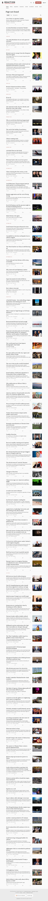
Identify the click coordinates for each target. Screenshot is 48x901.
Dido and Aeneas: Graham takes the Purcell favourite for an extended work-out (18, 531)
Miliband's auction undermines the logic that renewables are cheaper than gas (17, 626)
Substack (18, 898)
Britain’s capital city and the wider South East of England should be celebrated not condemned (17, 21)
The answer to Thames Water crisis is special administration (16, 746)
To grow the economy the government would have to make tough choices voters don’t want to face (18, 240)
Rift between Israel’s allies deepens (16, 576)
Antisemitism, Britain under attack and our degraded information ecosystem (18, 64)
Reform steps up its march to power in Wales (17, 757)
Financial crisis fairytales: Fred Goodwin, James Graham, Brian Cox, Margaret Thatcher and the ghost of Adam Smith (17, 332)
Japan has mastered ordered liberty (16, 279)
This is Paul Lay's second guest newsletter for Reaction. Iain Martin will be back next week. (18, 272)
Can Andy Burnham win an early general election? (17, 40)
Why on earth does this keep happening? (17, 120)
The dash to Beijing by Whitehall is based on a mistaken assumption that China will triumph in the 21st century (17, 141)
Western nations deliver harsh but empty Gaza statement (17, 778)
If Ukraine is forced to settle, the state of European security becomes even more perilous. (18, 198)
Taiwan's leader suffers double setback (17, 616)
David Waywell (14, 437)
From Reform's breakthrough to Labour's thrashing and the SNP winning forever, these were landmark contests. (18, 77)
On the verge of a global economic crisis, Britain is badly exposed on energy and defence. (17, 110)
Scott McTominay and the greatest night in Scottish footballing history (18, 205)
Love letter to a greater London (15, 18)
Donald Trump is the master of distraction (18, 737)
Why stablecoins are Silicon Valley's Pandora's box (16, 384)
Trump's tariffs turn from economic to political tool (17, 520)
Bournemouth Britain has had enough (16, 321)
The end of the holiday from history (16, 129)
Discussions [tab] (15, 15)
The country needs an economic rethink (14, 217)
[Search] (31, 2)
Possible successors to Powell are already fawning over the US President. (18, 863)
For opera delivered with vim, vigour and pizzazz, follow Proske (17, 353)
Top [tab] (11, 15)
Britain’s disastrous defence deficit (16, 86)
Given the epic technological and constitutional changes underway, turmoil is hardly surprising (17, 122)
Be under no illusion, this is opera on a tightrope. (16, 691)
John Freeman (13, 398)
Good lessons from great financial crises (17, 226)
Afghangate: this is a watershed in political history (18, 849)
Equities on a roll (11, 789)
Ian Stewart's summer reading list (15, 500)
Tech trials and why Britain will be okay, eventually (17, 260)
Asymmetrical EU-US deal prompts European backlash (16, 647)
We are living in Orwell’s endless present (17, 403)
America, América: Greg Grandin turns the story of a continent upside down (18, 393)
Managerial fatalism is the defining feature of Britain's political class (18, 658)
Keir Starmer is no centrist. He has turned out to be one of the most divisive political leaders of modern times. (18, 465)
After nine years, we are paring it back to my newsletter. (17, 473)
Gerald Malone (14, 358)
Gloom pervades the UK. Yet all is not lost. (14, 263)
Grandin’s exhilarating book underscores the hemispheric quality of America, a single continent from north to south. (18, 396)
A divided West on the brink (14, 150)
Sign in (44, 2)
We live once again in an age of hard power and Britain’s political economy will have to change (17, 131)
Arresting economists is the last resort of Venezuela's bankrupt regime (17, 718)
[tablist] (12, 15)
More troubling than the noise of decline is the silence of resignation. (17, 661)
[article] (24, 21)
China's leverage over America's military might (17, 480)
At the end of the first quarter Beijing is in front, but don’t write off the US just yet (17, 174)
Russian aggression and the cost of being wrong (17, 195)
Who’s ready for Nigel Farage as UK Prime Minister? (18, 311)
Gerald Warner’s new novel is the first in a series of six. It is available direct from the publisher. (18, 304)
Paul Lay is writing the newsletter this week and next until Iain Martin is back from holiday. (17, 281)
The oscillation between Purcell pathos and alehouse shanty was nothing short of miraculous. (18, 534)
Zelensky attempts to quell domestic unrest (18, 708)
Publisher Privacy (27, 891)
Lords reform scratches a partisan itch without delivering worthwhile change (17, 768)
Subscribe (38, 2)
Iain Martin (13, 22)
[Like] (7, 360)
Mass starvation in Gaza (13, 728)
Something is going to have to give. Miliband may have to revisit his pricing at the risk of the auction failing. (18, 629)
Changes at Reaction (12, 471)
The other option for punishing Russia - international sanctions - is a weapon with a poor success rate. (16, 427)
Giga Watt (13, 631)
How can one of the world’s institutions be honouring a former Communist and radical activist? (17, 513)
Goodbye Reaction (11, 434)
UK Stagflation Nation (12, 870)
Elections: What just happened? (15, 74)
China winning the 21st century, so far (16, 171)
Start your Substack (21, 895)
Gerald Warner (15, 429)
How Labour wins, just (12, 288)
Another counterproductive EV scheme (17, 818)
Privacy (21, 892)
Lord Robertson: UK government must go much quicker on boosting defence (17, 184)
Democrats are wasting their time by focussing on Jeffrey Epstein (16, 606)
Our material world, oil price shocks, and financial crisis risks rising (17, 107)
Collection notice (29, 892)
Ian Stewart (13, 672)
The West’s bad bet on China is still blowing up (18, 247)
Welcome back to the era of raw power (17, 160)
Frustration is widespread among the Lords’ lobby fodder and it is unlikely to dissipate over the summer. (18, 771)
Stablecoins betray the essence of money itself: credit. (17, 386)
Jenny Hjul (15, 547)
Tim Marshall (15, 568)
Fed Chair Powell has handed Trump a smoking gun (17, 860)
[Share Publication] (33, 2)
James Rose (13, 367)
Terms (24, 892)
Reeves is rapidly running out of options (17, 442)
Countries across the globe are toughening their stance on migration (18, 698)
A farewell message (10, 346)
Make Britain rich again (13, 216)
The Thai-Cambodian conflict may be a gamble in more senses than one (17, 636)
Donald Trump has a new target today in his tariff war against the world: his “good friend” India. (18, 598)
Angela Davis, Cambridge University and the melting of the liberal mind (17, 509)
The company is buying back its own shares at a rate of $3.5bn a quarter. (17, 554)
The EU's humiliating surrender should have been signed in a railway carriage (17, 586)
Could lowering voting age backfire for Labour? (17, 838)
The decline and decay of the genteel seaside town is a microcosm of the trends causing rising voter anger (17, 324)
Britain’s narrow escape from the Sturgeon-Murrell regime (18, 53)
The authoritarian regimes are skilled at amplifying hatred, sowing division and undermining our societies (18, 68)
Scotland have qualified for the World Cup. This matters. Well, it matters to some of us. (18, 209)
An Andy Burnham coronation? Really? (17, 28)
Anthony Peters (14, 446)
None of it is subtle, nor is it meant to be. (14, 739)
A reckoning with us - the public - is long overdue (16, 88)
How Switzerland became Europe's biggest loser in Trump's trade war (18, 452)
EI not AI (8, 97)
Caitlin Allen (13, 347)
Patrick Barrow (14, 407)
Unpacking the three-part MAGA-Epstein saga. (15, 882)
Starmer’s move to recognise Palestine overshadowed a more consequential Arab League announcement (18, 563)
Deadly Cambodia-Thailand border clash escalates (17, 678)
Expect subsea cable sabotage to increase (17, 798)
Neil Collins (13, 556)
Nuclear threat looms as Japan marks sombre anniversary (16, 413)
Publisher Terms (35, 891)
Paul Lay (14, 283)
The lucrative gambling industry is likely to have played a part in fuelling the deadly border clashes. (18, 640)
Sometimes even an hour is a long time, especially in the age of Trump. (18, 493)
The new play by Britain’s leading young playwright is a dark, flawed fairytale (18, 336)
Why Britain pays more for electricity (16, 668)
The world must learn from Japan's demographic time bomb (16, 344)
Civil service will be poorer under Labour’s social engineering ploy (18, 542)
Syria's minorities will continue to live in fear (17, 827)
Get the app (29, 895)
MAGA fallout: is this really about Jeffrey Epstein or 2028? (17, 880)
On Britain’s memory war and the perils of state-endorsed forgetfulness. (17, 406)
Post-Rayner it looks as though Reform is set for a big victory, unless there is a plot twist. (18, 290)
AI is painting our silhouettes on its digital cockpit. (16, 436)
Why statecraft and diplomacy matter (16, 269)
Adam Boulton (13, 466)
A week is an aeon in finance (14, 490)
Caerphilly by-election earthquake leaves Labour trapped (18, 236)
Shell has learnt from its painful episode (17, 552)
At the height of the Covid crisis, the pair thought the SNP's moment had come (18, 57)
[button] (7, 6)
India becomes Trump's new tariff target (17, 596)
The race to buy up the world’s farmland (17, 363)
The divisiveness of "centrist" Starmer (16, 462)
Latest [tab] (8, 15)
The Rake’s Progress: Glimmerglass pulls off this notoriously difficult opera (18, 689)
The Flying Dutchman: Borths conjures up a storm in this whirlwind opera (18, 807)
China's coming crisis (12, 138)
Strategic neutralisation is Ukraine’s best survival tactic (17, 424)
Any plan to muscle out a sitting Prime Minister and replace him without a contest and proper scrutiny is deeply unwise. (18, 30)
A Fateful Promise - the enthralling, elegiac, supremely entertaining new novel (18, 300)
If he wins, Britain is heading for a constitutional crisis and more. (18, 314)
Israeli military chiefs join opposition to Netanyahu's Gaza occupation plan (17, 373)
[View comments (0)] (15, 24)
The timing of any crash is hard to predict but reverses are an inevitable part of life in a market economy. (18, 229)
